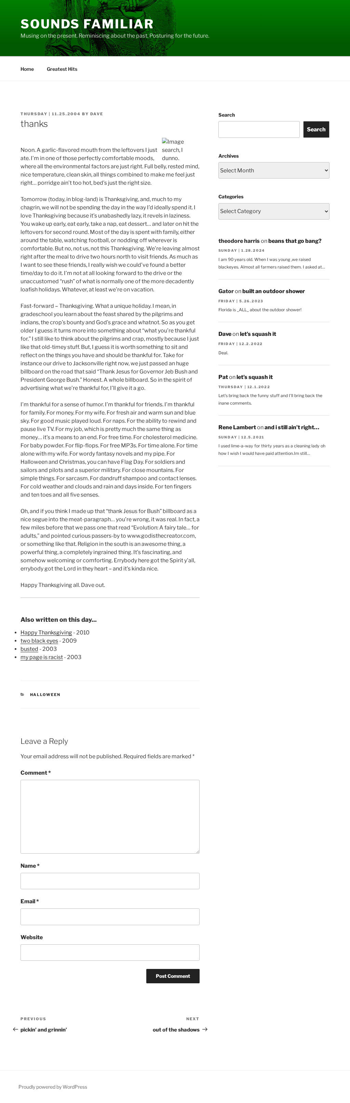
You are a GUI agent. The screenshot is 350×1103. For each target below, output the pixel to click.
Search (226, 115)
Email (30, 901)
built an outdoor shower (273, 291)
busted (29, 649)
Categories (230, 196)
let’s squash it (258, 334)
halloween (45, 694)
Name (30, 866)
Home (27, 69)
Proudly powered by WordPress (52, 1087)
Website (32, 937)
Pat (223, 377)
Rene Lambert (237, 427)
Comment (36, 773)
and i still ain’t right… (292, 427)
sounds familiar (87, 23)
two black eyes (39, 641)
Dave (96, 113)
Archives (228, 156)
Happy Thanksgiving (46, 632)
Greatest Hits (62, 69)
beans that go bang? (295, 241)
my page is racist (42, 657)
